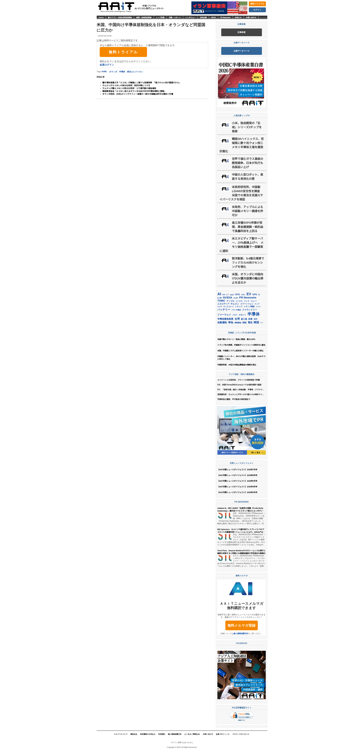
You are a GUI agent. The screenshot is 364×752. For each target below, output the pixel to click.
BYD (237, 294)
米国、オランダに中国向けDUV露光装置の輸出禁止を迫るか (247, 278)
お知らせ (238, 17)
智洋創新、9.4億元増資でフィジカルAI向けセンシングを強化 (248, 262)
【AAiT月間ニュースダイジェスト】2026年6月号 (237, 475)
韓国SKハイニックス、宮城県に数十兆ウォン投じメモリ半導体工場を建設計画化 (242, 145)
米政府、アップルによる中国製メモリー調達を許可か (247, 211)
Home (101, 17)
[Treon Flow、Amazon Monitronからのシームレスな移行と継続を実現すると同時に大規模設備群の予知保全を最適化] (224, 558)
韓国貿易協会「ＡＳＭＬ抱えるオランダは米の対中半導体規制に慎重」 (134, 91)
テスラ (219, 306)
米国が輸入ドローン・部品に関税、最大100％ (236, 339)
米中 (256, 319)
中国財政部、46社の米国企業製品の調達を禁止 (236, 364)
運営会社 (133, 734)
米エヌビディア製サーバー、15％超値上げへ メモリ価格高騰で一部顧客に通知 (241, 244)
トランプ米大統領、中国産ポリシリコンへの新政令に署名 (241, 344)
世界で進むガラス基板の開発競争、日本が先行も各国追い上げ (247, 162)
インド (246, 301)
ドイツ (258, 306)
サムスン (235, 303)
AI (219, 294)
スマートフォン (246, 304)
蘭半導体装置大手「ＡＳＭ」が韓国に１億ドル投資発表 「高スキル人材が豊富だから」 (141, 82)
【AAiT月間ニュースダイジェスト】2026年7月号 (237, 469)
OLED (235, 298)
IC (259, 294)
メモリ (234, 315)
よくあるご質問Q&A (192, 734)
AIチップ (225, 294)
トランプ (238, 306)
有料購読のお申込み (147, 734)
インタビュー (190, 17)
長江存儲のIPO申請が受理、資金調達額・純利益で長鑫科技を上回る (247, 226)
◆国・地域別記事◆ (144, 17)
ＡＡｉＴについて (121, 734)
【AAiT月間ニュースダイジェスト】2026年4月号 (237, 486)
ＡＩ (261, 323)
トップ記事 (160, 17)
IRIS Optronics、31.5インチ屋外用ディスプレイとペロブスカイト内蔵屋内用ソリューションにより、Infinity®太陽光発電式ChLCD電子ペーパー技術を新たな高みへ (241, 530)
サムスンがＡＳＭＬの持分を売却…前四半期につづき (126, 85)
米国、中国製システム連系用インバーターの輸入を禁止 (240, 350)
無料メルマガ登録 (242, 625)
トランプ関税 (249, 307)
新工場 (244, 319)
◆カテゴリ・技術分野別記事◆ (120, 17)
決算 (250, 319)
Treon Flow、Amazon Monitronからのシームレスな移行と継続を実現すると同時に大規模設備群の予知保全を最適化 (241, 551)
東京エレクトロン (135, 71)
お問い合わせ (251, 17)
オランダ (113, 71)
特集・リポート (175, 17)
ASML (104, 71)
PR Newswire (225, 17)
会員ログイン (107, 64)
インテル (239, 301)
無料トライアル (257, 4)
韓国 (256, 322)
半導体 (122, 71)
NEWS (213, 17)
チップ (257, 304)
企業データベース (242, 51)
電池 (250, 322)
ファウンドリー (249, 309)
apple (232, 294)
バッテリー (223, 309)
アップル (230, 301)
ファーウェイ (224, 314)
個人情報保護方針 (240, 633)
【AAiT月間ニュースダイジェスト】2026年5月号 (237, 480)
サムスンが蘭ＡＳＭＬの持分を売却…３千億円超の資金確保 (129, 88)
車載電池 (237, 323)
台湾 (237, 318)
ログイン (257, 10)
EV (249, 294)
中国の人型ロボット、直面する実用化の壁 (247, 176)
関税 (245, 323)
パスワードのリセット (240, 734)
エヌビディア (223, 304)
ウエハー (254, 301)
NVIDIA (227, 297)
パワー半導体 (236, 310)
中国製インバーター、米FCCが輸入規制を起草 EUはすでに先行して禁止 (241, 357)
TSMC (221, 300)
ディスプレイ (228, 307)
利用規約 (161, 734)
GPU (254, 294)
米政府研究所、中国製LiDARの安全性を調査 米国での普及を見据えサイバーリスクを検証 (241, 193)
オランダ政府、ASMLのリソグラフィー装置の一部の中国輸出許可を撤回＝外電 (137, 93)
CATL (243, 294)
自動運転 (222, 322)
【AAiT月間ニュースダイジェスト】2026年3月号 (237, 492)
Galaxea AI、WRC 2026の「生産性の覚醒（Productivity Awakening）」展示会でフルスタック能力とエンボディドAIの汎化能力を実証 (240, 509)
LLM (219, 298)
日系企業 (203, 17)
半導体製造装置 (225, 319)
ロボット (242, 315)
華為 (230, 322)
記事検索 (242, 32)
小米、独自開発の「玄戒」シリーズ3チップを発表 (247, 127)
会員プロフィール (222, 734)
